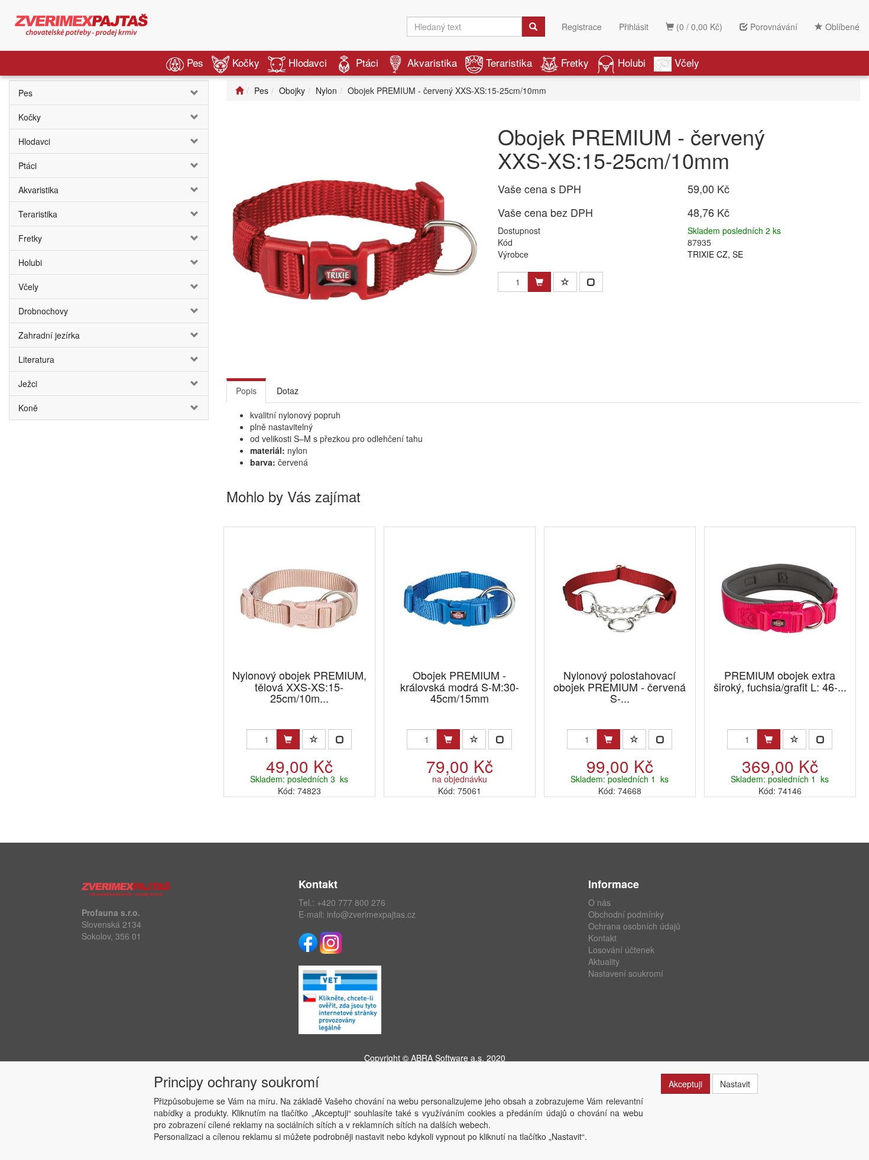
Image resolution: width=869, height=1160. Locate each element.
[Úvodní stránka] (239, 90)
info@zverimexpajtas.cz (371, 914)
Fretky (575, 62)
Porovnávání (772, 27)
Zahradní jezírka (49, 335)
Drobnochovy (43, 311)
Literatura (36, 359)
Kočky (246, 62)
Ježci (27, 383)
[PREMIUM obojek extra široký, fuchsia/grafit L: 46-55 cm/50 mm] (780, 599)
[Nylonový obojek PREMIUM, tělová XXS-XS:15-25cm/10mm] (299, 599)
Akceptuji (685, 1084)
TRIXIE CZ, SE (715, 254)
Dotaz (288, 391)
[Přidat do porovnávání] (591, 282)
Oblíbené (841, 27)
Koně (28, 408)
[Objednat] (288, 739)
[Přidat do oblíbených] (565, 282)
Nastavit (735, 1084)
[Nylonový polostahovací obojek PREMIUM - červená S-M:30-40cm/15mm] (619, 599)
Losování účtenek (621, 950)
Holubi (632, 62)
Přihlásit (633, 27)
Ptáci (367, 62)
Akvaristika (432, 62)
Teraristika (509, 62)
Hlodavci (307, 62)
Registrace (582, 27)
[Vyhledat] (533, 27)
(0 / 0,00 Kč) (698, 27)
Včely (687, 62)
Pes (195, 62)
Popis (246, 391)
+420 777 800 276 (351, 902)
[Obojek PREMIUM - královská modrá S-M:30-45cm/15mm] (459, 599)
